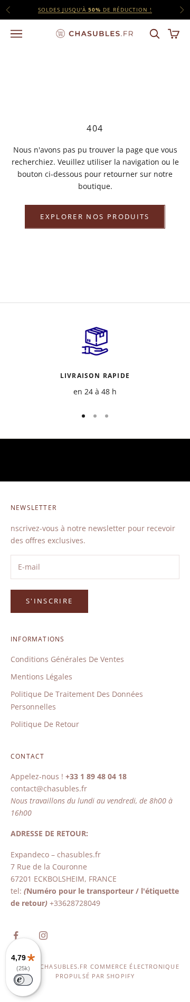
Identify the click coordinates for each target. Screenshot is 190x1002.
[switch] (23, 980)
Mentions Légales (41, 677)
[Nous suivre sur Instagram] (43, 935)
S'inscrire (49, 601)
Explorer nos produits (94, 216)
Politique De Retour (45, 724)
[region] (95, 361)
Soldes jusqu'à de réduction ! (95, 9)
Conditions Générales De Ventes (67, 659)
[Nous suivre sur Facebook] (16, 935)
